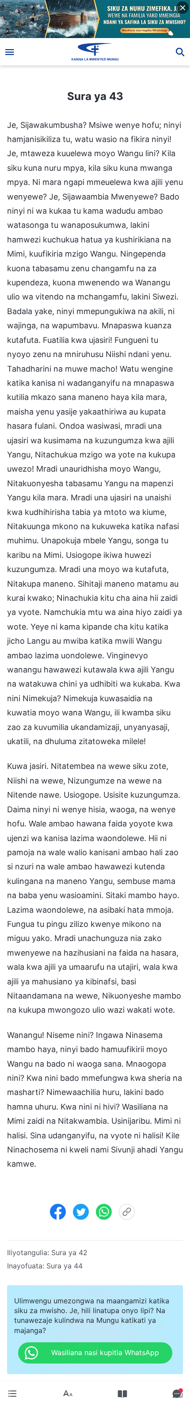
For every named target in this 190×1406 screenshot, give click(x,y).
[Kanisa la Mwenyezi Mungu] (95, 51)
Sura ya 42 (69, 1252)
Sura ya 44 (64, 1265)
